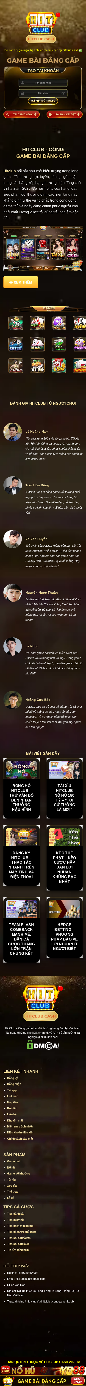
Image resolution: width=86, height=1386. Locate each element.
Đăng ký (12, 1078)
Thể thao (12, 1191)
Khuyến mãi (15, 1120)
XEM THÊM (23, 282)
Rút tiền (12, 1108)
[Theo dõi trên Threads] (55, 1056)
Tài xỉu (11, 1179)
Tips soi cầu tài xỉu (19, 1238)
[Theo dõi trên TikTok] (37, 1056)
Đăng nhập (14, 1084)
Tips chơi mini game (20, 1225)
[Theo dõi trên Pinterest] (61, 1056)
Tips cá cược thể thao (21, 1231)
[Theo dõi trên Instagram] (31, 1056)
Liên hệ (12, 1114)
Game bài (13, 1161)
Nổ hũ (11, 1167)
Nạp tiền (12, 1102)
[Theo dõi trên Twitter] (49, 1056)
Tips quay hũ (15, 1220)
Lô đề (10, 1198)
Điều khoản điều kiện (20, 1132)
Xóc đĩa (12, 1185)
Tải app (12, 1090)
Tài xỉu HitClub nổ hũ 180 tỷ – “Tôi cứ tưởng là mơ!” (64, 798)
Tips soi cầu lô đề (18, 1244)
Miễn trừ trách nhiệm (20, 1126)
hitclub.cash (70, 50)
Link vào (12, 1096)
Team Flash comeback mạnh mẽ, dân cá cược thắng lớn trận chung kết (21, 939)
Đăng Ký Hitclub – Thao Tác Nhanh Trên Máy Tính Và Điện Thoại (21, 865)
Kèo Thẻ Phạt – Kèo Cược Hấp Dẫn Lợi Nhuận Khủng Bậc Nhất (64, 867)
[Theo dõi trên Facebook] (25, 1056)
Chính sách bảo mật (20, 1138)
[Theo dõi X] (43, 1056)
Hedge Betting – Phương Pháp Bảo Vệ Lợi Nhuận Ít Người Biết (64, 937)
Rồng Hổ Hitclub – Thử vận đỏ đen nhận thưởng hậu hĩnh (21, 798)
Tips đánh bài (15, 1213)
